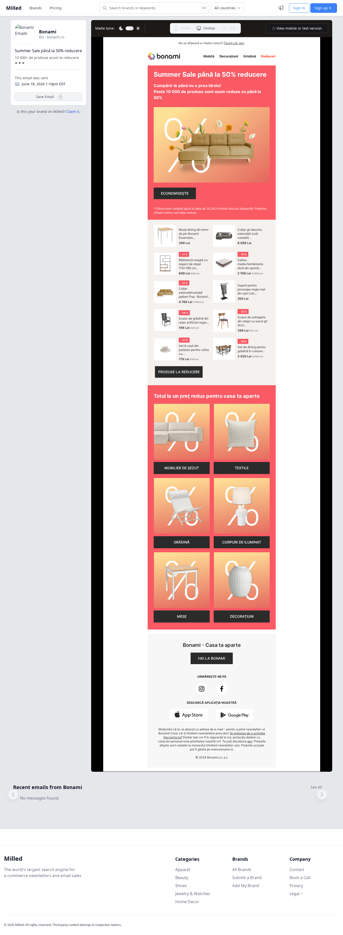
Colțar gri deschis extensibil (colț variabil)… (250, 234)
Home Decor (187, 901)
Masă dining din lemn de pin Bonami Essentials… (193, 234)
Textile (242, 468)
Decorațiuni (228, 56)
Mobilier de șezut (181, 468)
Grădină (249, 56)
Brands (36, 8)
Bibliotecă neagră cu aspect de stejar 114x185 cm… (193, 264)
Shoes (181, 885)
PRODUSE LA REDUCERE (179, 372)
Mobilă (208, 56)
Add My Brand (245, 885)
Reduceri (268, 56)
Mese (182, 616)
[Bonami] (164, 56)
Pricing (56, 8)
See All (316, 787)
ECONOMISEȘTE (175, 193)
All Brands (241, 869)
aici (249, 741)
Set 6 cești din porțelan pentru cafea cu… (194, 350)
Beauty (181, 877)
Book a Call (300, 877)
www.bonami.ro (222, 749)
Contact (297, 869)
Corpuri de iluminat (241, 542)
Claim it (72, 111)
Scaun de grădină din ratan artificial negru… (194, 320)
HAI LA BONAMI (211, 658)
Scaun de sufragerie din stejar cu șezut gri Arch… (252, 321)
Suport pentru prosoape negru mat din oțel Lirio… (251, 289)
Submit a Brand (247, 877)
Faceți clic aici (234, 43)
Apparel (182, 869)
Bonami (47, 32)
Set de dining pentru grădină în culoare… (252, 349)
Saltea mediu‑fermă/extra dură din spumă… (250, 264)
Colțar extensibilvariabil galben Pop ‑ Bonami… (194, 292)
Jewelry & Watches (192, 893)
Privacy (296, 885)
